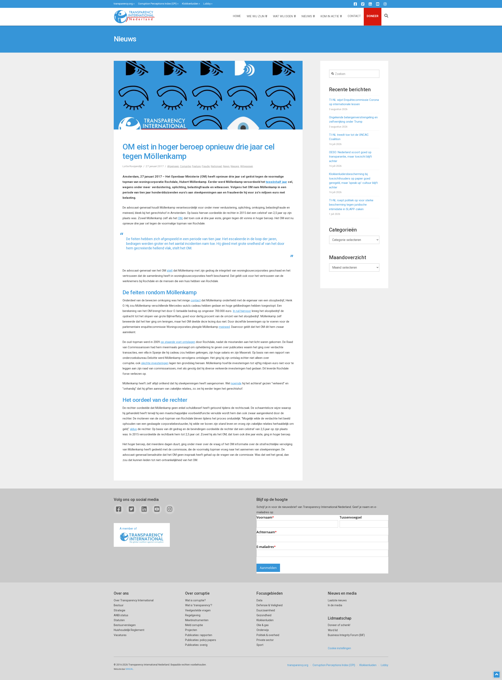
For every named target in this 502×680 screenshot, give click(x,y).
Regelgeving (192, 615)
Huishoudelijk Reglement (129, 630)
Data (259, 600)
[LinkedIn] (370, 4)
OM (180, 218)
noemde (236, 383)
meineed (224, 327)
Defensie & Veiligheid (269, 605)
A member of (128, 528)
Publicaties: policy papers (200, 640)
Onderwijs (262, 630)
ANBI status (121, 615)
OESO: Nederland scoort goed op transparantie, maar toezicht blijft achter (350, 156)
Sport (259, 644)
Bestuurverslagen (125, 625)
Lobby (207, 3)
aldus (133, 429)
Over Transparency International (134, 600)
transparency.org (123, 3)
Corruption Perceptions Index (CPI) (157, 3)
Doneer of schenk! (339, 625)
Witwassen (246, 166)
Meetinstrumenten (196, 620)
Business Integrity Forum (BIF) (346, 635)
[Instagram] (385, 4)
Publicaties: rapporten (198, 635)
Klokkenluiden (190, 3)
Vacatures (120, 635)
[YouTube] (378, 4)
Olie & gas (262, 625)
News (226, 166)
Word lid (333, 630)
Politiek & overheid (267, 635)
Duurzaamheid (265, 610)
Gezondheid (263, 615)
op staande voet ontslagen (178, 342)
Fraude (206, 166)
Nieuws (235, 166)
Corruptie (185, 166)
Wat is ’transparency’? (198, 605)
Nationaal (216, 166)
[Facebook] (355, 4)
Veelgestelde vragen (198, 610)
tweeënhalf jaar (276, 182)
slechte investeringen (154, 363)
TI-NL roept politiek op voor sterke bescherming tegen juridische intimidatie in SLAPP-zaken (351, 205)
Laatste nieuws (337, 600)
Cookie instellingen (339, 648)
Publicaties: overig (196, 644)
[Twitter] (363, 4)
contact (196, 300)
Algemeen (173, 166)
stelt (170, 270)
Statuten (119, 620)
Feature (196, 166)
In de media (335, 605)
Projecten (191, 630)
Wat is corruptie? (195, 600)
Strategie (119, 610)
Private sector (265, 640)
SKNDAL (129, 669)
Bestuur (119, 605)
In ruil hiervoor (242, 311)
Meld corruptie (194, 625)
